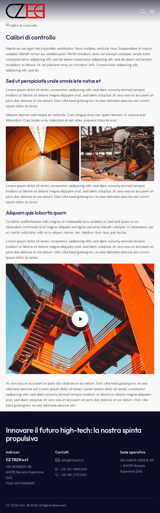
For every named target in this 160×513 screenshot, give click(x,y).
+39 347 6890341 (73, 469)
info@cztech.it (72, 460)
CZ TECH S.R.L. (16, 505)
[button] (152, 11)
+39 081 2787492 (73, 475)
